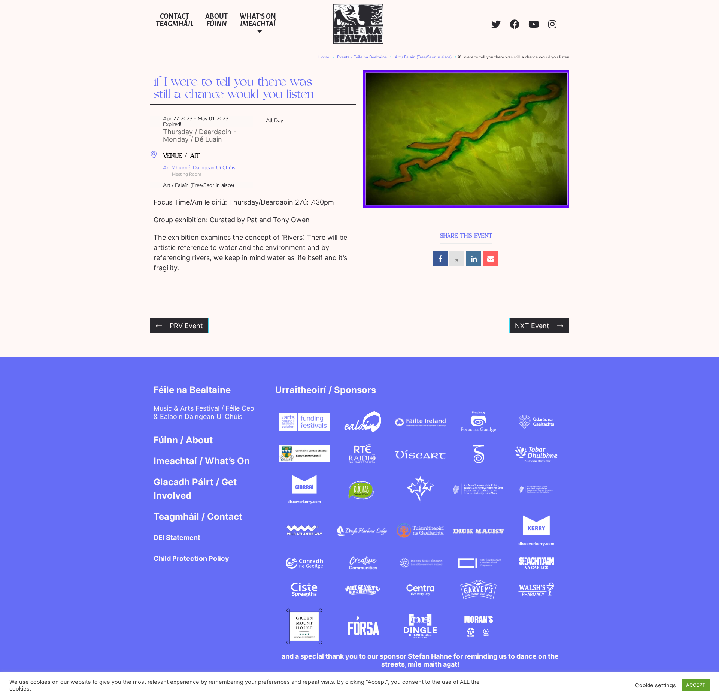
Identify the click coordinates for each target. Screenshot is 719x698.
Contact (174, 20)
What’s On (258, 20)
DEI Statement (177, 537)
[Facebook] (514, 24)
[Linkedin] (473, 258)
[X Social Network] (456, 258)
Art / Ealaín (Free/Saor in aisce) (423, 57)
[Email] (490, 258)
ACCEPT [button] (695, 685)
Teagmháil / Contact (198, 516)
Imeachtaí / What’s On (202, 461)
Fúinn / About (183, 440)
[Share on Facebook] (440, 258)
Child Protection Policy (191, 558)
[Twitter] (496, 24)
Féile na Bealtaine (192, 389)
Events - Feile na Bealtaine (362, 57)
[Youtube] (533, 24)
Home (323, 57)
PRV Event (186, 326)
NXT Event (532, 326)
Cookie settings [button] (655, 685)
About (216, 20)
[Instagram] (552, 24)
